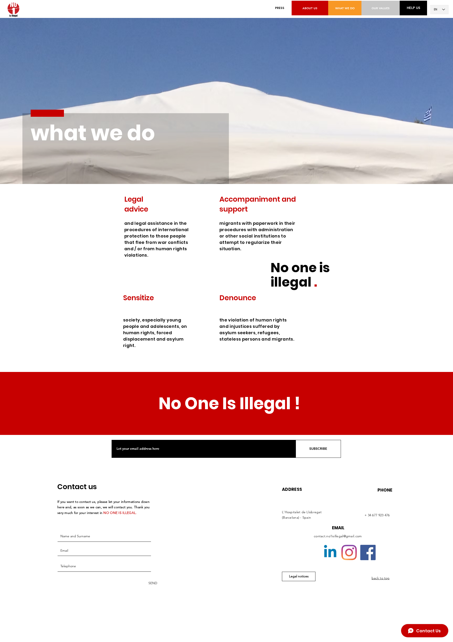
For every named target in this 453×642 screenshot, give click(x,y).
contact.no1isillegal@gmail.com (338, 536)
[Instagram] (349, 552)
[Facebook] (368, 552)
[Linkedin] (330, 552)
